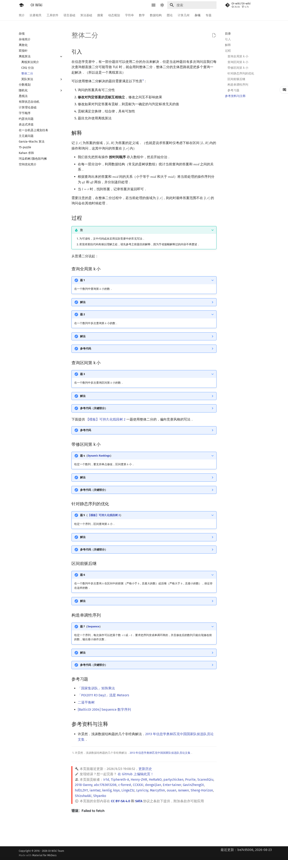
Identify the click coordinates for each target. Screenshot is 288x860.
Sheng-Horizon (202, 790)
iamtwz (95, 790)
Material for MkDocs (44, 855)
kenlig (107, 790)
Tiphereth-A (120, 780)
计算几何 (184, 15)
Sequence (93, 626)
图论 (170, 15)
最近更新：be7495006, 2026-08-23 (246, 850)
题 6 (82, 574)
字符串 (129, 15)
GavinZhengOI (193, 785)
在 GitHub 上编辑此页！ (136, 774)
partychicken (173, 780)
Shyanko (99, 796)
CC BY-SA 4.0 (120, 801)
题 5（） (101, 515)
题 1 (82, 280)
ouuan (171, 790)
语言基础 (69, 15)
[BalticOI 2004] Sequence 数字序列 (104, 710)
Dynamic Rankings (99, 455)
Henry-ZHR (139, 780)
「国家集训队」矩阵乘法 (96, 688)
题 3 (82, 374)
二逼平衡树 (86, 702)
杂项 (198, 15)
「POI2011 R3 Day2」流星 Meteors (103, 695)
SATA (138, 801)
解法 (83, 302)
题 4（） (96, 455)
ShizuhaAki (83, 796)
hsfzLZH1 (81, 790)
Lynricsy (142, 790)
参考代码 (85, 348)
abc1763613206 (105, 785)
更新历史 (145, 769)
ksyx (116, 790)
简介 (22, 15)
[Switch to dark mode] (162, 5)
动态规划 (114, 15)
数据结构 (156, 15)
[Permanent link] (86, 51)
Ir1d (106, 780)
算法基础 (86, 15)
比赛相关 (36, 15)
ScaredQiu (205, 780)
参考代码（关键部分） (94, 408)
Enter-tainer (172, 785)
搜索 (100, 15)
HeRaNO (155, 780)
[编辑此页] (214, 35)
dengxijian (153, 785)
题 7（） (91, 626)
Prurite (190, 780)
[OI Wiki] (21, 5)
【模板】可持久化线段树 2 (105, 419)
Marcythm (157, 790)
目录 (228, 33)
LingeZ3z (128, 790)
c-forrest (124, 785)
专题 (208, 15)
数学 (142, 15)
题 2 (82, 314)
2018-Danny (83, 785)
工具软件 (52, 15)
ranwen (183, 790)
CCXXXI (138, 785)
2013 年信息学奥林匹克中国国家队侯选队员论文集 (160, 752)
